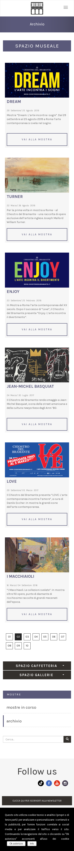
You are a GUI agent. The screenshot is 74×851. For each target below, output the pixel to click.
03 (27, 636)
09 (18, 645)
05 (45, 636)
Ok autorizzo (16, 843)
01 (9, 636)
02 (18, 636)
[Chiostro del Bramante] (37, 8)
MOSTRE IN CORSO (21, 707)
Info (32, 843)
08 (9, 645)
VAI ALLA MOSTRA (37, 139)
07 (62, 636)
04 (36, 636)
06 (53, 636)
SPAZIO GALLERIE (36, 675)
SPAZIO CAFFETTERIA (36, 666)
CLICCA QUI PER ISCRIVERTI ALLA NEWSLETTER (37, 800)
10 (27, 645)
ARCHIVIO (14, 721)
